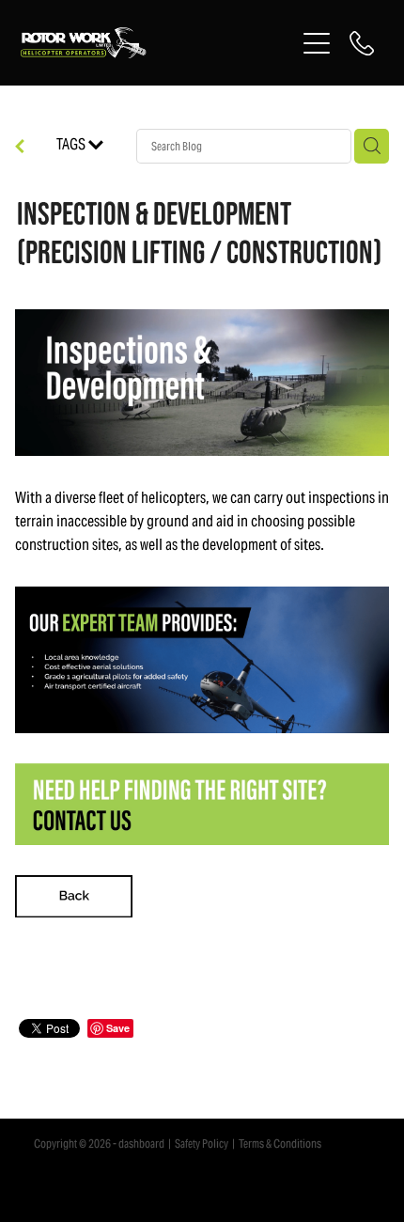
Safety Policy (201, 1143)
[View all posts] (19, 148)
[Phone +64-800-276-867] (361, 43)
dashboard (141, 1143)
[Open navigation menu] (316, 43)
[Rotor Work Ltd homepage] (157, 42)
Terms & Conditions (280, 1143)
